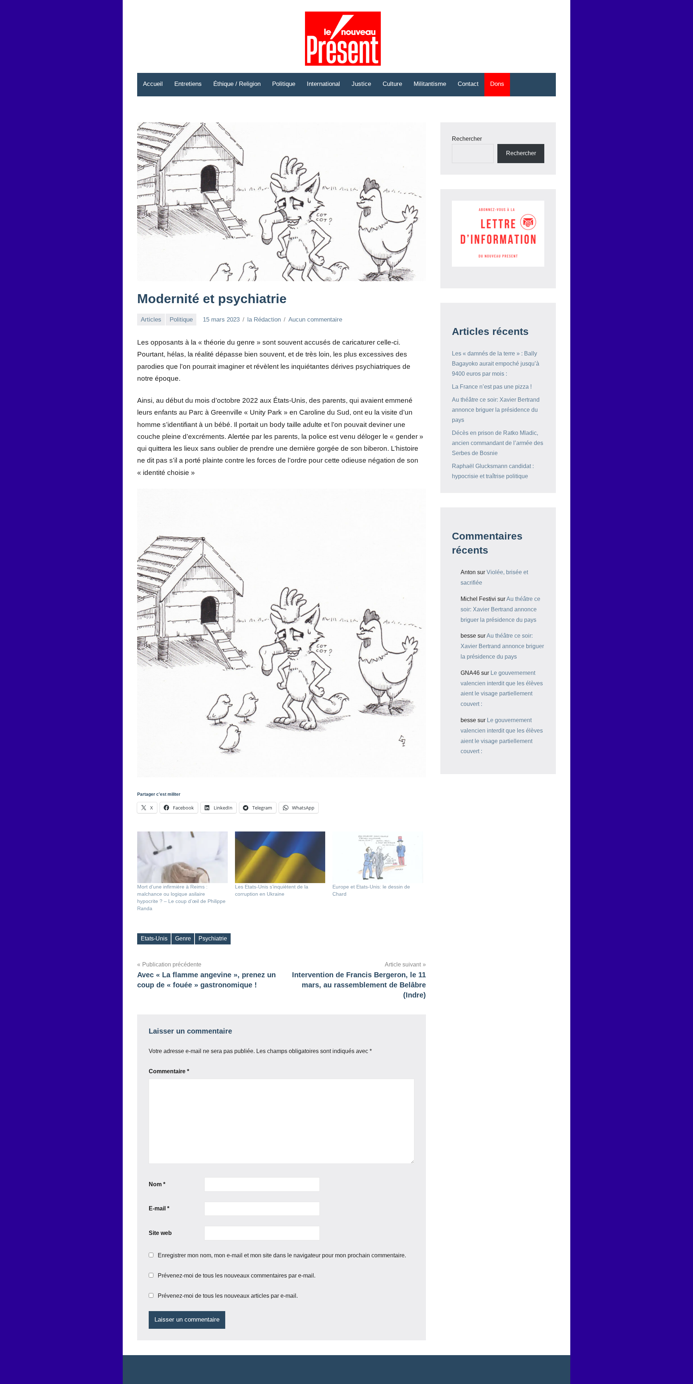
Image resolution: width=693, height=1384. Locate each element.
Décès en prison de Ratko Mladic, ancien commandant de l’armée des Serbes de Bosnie (497, 443)
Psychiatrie (213, 938)
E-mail (159, 1208)
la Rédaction (264, 319)
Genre (183, 938)
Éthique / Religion (237, 83)
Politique (283, 83)
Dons (497, 83)
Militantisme (430, 83)
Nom (157, 1184)
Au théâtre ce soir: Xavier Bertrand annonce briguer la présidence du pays (496, 410)
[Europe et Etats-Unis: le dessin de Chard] (377, 857)
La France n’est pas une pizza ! (492, 387)
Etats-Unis (154, 938)
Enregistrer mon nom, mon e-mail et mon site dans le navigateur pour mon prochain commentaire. (282, 1255)
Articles (151, 319)
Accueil (153, 83)
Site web (160, 1233)
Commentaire (169, 1071)
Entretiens (188, 83)
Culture (392, 83)
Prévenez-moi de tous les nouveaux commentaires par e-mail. (236, 1275)
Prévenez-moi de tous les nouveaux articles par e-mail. (228, 1296)
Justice (361, 83)
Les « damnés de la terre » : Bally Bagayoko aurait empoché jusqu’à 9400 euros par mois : (495, 363)
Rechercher (467, 139)
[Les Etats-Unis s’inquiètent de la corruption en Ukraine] (280, 857)
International (323, 83)
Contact (468, 83)
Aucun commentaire (315, 319)
